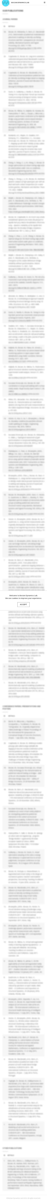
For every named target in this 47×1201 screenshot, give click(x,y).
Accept (23, 605)
